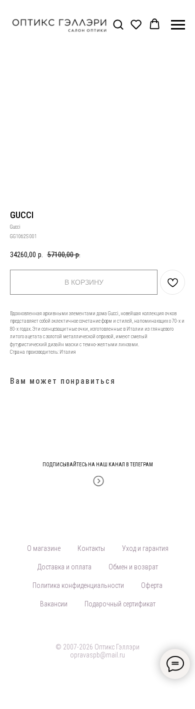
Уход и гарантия (145, 548)
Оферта (151, 585)
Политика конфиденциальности (78, 585)
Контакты (91, 548)
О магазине (43, 548)
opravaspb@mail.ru (97, 655)
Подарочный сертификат (120, 604)
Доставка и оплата (65, 567)
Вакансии (54, 604)
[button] (118, 25)
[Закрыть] (184, 458)
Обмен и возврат (133, 567)
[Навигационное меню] (178, 25)
